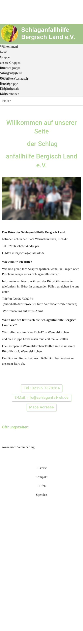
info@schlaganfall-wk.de (28, 253)
